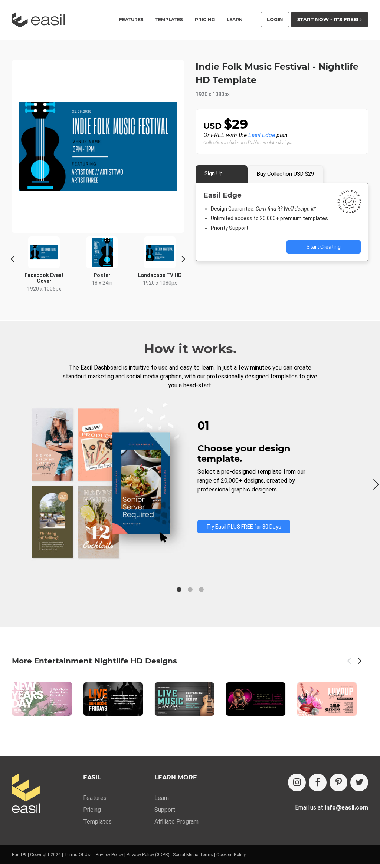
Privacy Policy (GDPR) (148, 854)
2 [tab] (190, 589)
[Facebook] (318, 782)
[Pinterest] (338, 782)
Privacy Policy (109, 854)
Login (275, 19)
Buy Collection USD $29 (285, 174)
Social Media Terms (193, 854)
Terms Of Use (78, 854)
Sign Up (213, 173)
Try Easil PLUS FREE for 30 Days (243, 527)
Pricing (205, 19)
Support (165, 809)
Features (95, 797)
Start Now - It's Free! (328, 19)
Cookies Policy (231, 854)
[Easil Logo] (41, 20)
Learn (235, 19)
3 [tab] (201, 589)
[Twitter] (359, 782)
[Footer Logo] (26, 794)
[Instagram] (297, 782)
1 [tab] (179, 589)
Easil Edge (261, 135)
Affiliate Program (176, 821)
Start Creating (324, 247)
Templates (97, 821)
